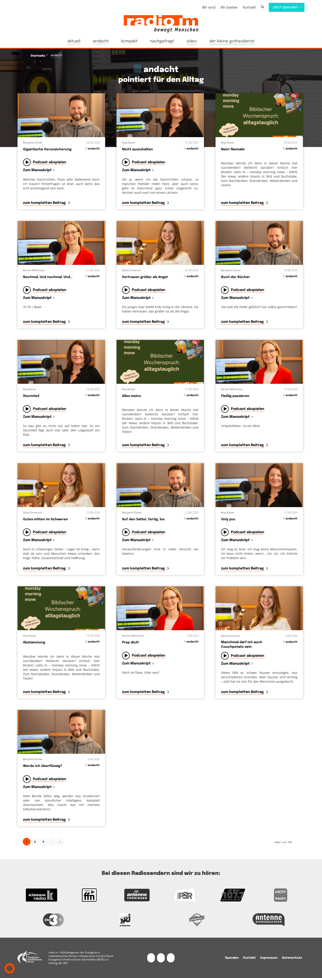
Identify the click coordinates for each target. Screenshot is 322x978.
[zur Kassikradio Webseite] (41, 895)
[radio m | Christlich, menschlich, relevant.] (161, 23)
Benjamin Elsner (33, 142)
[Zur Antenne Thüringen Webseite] (137, 895)
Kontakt (249, 7)
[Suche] (262, 7)
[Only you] (259, 485)
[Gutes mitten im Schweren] (61, 485)
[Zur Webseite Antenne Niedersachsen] (268, 919)
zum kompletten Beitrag (45, 203)
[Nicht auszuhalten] (160, 115)
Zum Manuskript (37, 170)
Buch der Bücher (235, 277)
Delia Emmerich (131, 270)
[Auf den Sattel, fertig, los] (160, 485)
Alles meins (131, 396)
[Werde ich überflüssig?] (61, 732)
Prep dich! (130, 642)
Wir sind (208, 7)
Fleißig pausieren (235, 396)
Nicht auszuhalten (137, 149)
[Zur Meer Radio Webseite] (280, 895)
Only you (228, 519)
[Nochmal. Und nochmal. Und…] (61, 243)
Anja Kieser (128, 142)
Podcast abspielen (49, 162)
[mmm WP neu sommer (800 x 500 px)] (259, 115)
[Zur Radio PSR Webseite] (185, 895)
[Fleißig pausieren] (259, 362)
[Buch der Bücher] (259, 243)
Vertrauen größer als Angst (145, 277)
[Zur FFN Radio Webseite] (89, 895)
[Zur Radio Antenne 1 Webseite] (197, 919)
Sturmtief (31, 396)
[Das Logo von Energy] (125, 919)
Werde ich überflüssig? (42, 766)
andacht (94, 148)
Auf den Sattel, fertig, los (143, 519)
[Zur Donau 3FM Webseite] (53, 919)
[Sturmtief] (61, 362)
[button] (9, 968)
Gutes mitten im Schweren (45, 519)
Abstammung (34, 642)
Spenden (232, 957)
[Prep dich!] (160, 608)
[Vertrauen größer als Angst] (160, 243)
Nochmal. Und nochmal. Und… (48, 277)
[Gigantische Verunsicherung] (61, 115)
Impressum (269, 957)
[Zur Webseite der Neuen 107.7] (232, 895)
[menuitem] (209, 7)
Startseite (38, 55)
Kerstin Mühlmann (34, 270)
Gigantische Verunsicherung (47, 149)
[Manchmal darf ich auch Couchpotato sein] (259, 608)
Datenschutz (292, 957)
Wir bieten (229, 7)
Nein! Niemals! (233, 149)
